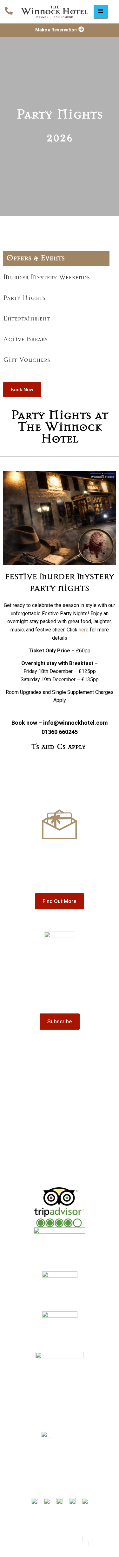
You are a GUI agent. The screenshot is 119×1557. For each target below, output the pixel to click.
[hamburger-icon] (101, 12)
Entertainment (26, 318)
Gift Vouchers (26, 360)
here (84, 630)
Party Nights (24, 298)
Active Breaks (25, 339)
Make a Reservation (56, 29)
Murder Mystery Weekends (46, 277)
